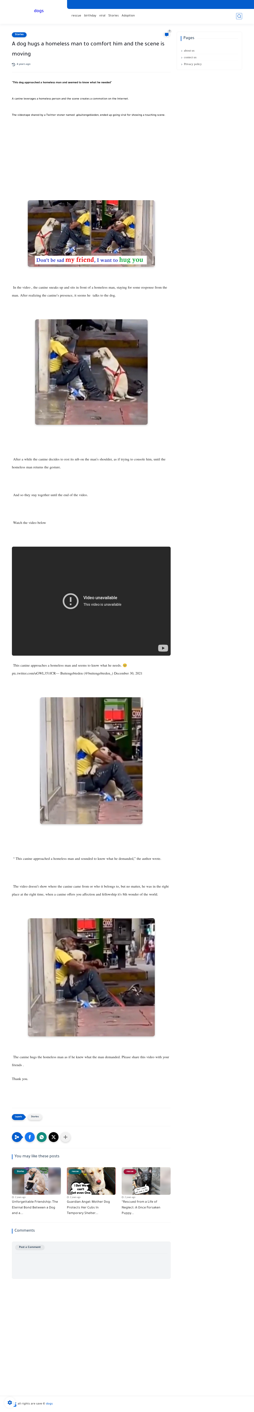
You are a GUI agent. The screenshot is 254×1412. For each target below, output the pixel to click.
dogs (39, 11)
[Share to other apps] (65, 1137)
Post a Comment (30, 1247)
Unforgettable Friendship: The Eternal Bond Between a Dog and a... (35, 1207)
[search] (239, 16)
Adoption (128, 16)
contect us (190, 57)
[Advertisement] (91, 156)
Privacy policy (193, 64)
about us (189, 50)
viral (102, 16)
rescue (76, 16)
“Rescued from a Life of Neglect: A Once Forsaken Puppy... (141, 1207)
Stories (113, 16)
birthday (90, 16)
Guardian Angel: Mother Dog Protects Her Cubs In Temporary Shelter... (88, 1207)
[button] (30, 1137)
